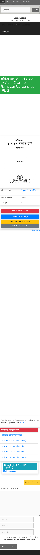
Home (2, 1)
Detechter (25, 4)
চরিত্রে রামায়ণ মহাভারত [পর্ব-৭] (14, 440)
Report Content (31, 482)
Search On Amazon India (20, 221)
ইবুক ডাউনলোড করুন (20, 210)
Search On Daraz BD (20, 225)
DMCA (7, 1)
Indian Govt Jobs (5, 4)
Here (22, 422)
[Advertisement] (20, 55)
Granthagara (20, 18)
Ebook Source (36, 230)
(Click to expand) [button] (10, 471)
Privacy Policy (15, 1)
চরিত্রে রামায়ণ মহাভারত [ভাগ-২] (14, 457)
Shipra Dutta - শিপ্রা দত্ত (28, 192)
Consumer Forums (16, 4)
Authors (17, 25)
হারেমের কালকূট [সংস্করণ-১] (13, 435)
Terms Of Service (25, 1)
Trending (10, 25)
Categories (26, 25)
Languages (5, 31)
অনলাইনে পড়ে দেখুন (20, 216)
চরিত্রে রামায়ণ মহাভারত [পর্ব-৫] (14, 451)
